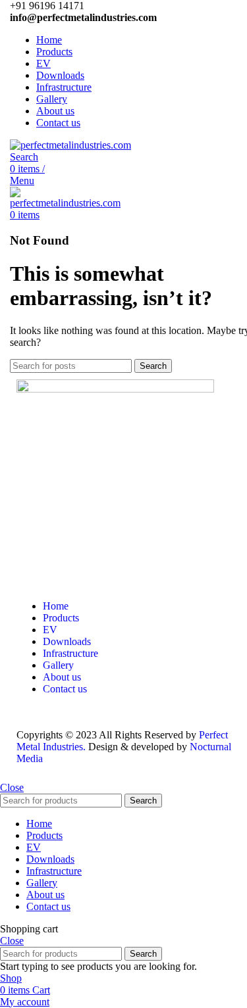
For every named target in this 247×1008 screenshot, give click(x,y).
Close (12, 787)
